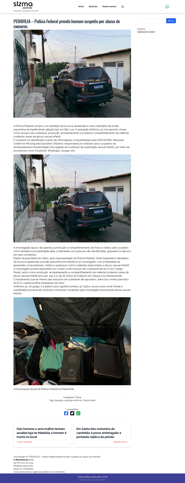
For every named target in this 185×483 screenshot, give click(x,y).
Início (81, 6)
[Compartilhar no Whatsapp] (78, 413)
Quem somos (109, 6)
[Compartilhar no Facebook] (66, 413)
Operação (58, 400)
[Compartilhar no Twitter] (72, 413)
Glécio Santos (100, 480)
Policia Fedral (89, 400)
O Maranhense (20, 460)
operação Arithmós (73, 400)
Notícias (93, 6)
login (35, 472)
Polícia (78, 397)
